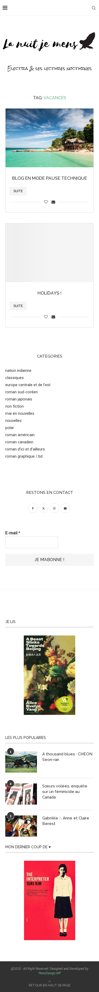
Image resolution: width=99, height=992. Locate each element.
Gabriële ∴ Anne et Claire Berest (65, 821)
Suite (18, 191)
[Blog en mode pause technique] (49, 138)
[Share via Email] (53, 202)
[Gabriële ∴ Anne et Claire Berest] (21, 826)
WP (58, 973)
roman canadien (19, 442)
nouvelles (13, 420)
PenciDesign (47, 973)
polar (9, 427)
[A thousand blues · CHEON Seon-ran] (21, 762)
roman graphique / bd (24, 456)
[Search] (93, 8)
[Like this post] (46, 202)
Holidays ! (49, 293)
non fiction (14, 406)
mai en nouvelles (19, 413)
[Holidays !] (49, 252)
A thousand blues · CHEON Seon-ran (67, 757)
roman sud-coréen (21, 392)
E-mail (12, 532)
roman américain (20, 434)
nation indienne (18, 370)
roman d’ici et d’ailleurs (25, 449)
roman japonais (18, 399)
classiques (14, 377)
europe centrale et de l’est (27, 384)
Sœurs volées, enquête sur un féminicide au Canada (64, 792)
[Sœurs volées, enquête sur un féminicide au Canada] (21, 794)
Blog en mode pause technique (49, 178)
